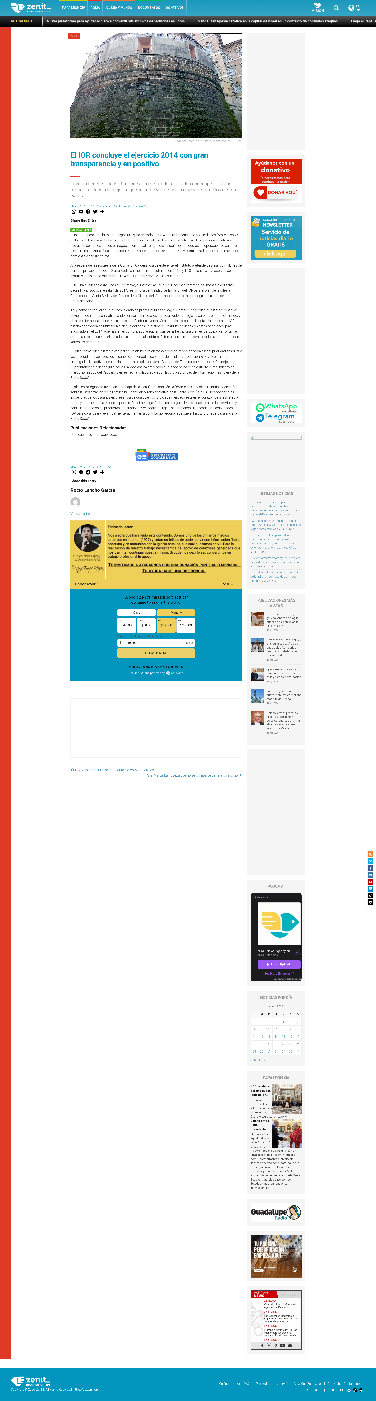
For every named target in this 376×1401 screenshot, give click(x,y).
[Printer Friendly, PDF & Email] (81, 230)
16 (290, 1036)
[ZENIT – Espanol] (35, 8)
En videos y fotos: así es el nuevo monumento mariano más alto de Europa (284, 695)
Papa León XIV (73, 8)
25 (254, 1051)
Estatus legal (316, 1384)
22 (283, 1044)
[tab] (263, 1294)
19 (261, 1044)
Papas (74, 36)
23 (290, 1044)
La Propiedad (261, 1384)
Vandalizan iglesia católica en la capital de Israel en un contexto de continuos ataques (168, 21)
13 (268, 1036)
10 (297, 1029)
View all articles (82, 514)
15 (283, 1036)
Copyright (334, 1384)
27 (268, 1051)
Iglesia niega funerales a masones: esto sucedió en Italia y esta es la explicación (284, 673)
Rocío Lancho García (118, 206)
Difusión (299, 1384)
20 (268, 1044)
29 (283, 1051)
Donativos (175, 8)
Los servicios (282, 1384)
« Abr (254, 1060)
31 (297, 1051)
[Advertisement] (156, 731)
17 (297, 1036)
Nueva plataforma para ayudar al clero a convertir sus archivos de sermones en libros (275, 562)
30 (290, 1051)
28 (276, 1051)
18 (254, 1044)
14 (276, 1036)
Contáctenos (352, 1384)
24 (297, 1044)
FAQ (246, 1384)
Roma (95, 8)
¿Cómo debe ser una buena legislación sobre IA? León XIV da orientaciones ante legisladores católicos (276, 525)
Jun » (261, 1060)
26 (261, 1051)
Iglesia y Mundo (119, 8)
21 (276, 1044)
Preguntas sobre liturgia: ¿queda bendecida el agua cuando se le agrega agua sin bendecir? (282, 620)
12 (261, 1036)
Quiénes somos (230, 1384)
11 (254, 1036)
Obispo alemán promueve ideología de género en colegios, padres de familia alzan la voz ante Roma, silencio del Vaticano (283, 720)
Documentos (149, 8)
